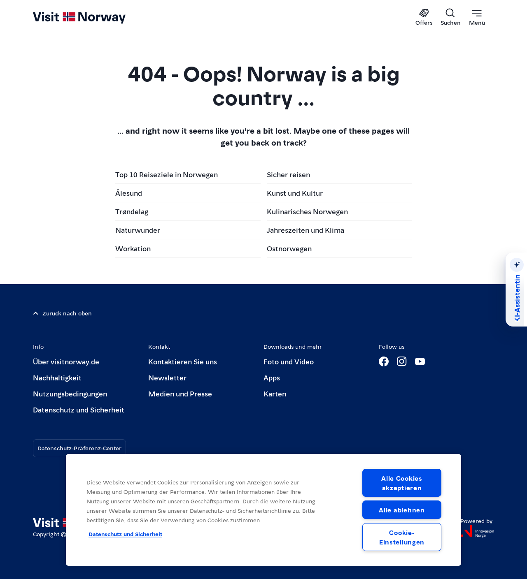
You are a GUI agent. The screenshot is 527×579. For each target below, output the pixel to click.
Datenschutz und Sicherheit (78, 409)
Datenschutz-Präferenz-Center (79, 448)
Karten (275, 393)
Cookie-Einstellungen (401, 537)
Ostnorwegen (289, 248)
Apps (272, 377)
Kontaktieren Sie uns (182, 361)
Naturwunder (137, 229)
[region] (263, 510)
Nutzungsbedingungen (70, 393)
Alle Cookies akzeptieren (401, 483)
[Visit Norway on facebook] (384, 361)
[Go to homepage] (93, 17)
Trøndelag (131, 211)
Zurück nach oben (67, 313)
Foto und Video (289, 361)
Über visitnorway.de (66, 361)
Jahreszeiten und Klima (305, 229)
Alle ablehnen (401, 509)
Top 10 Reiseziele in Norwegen (166, 174)
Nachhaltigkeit (57, 377)
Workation (133, 248)
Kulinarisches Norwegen (307, 211)
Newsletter (167, 377)
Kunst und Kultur (295, 192)
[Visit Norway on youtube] (420, 361)
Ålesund (128, 192)
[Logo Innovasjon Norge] (477, 531)
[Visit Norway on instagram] (402, 361)
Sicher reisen (288, 174)
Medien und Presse (180, 393)
